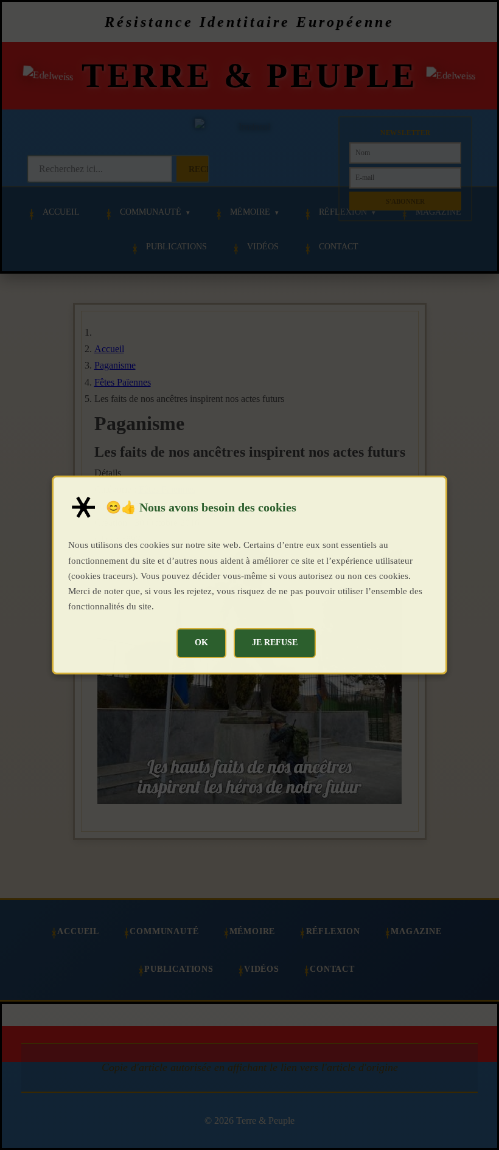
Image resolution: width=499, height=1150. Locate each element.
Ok (201, 642)
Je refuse (275, 642)
